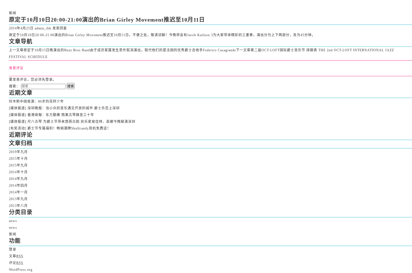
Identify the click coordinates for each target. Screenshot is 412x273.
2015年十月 (18, 159)
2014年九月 (18, 179)
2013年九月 (18, 199)
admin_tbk (43, 28)
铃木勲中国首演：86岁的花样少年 (36, 101)
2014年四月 (18, 186)
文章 (16, 256)
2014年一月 (18, 192)
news (13, 221)
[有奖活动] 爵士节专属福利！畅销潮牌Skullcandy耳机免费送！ (60, 128)
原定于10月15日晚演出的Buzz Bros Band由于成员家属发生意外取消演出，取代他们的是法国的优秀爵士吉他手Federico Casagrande (122, 50)
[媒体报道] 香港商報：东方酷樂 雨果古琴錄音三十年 (51, 115)
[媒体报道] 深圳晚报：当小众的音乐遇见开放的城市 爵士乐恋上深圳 (64, 108)
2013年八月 (18, 206)
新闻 (12, 13)
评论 (16, 263)
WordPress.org (21, 270)
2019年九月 (18, 152)
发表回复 (59, 28)
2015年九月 (18, 165)
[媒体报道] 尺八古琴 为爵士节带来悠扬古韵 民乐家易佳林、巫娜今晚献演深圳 (72, 122)
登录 (49, 80)
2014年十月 (18, 172)
